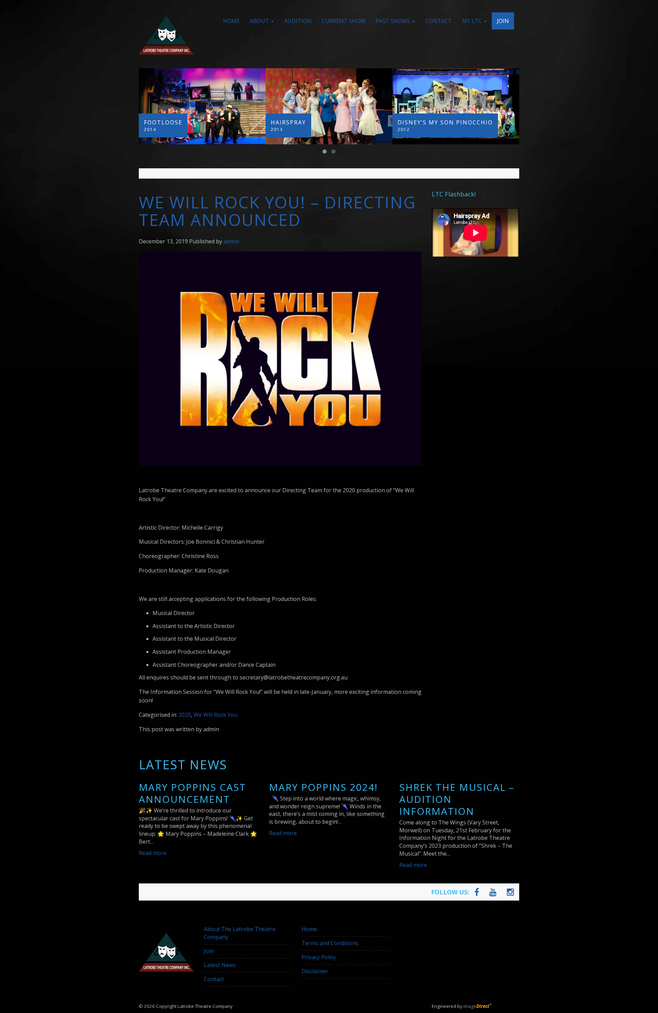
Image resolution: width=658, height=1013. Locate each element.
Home (231, 21)
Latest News (220, 965)
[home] (166, 35)
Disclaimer (315, 971)
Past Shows (394, 21)
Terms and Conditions (330, 943)
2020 (185, 715)
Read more (153, 853)
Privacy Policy (319, 957)
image (476, 1006)
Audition (298, 21)
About (260, 21)
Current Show (343, 21)
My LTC (472, 21)
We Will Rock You (215, 715)
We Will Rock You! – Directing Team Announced (277, 210)
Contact (438, 21)
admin (231, 241)
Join (503, 21)
